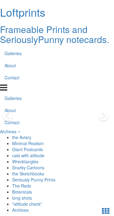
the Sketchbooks (28, 174)
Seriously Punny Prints (33, 180)
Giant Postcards (27, 149)
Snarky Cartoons (28, 167)
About (10, 65)
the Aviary (21, 137)
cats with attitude (28, 155)
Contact (12, 78)
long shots (22, 198)
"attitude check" (27, 204)
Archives (9, 131)
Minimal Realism (28, 143)
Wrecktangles (25, 161)
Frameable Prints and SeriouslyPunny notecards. (54, 34)
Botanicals (22, 192)
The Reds (21, 186)
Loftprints (22, 12)
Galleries (13, 53)
